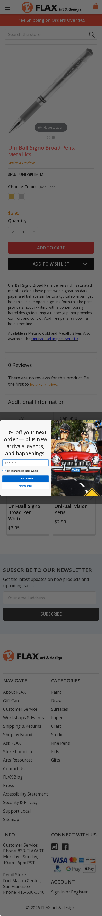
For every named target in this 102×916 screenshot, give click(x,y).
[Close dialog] (97, 424)
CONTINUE (25, 478)
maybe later (25, 485)
